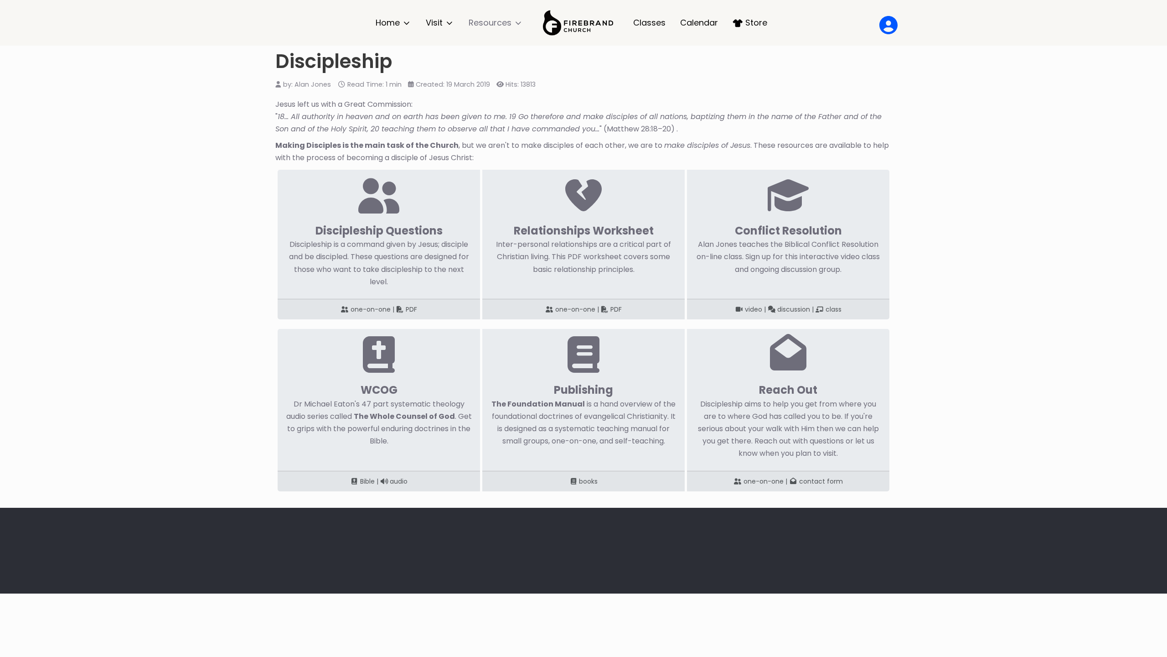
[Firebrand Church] (578, 22)
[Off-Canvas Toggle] (884, 23)
